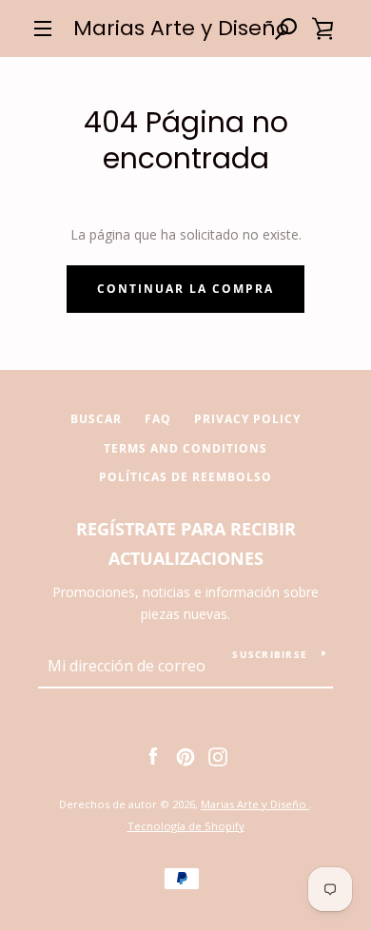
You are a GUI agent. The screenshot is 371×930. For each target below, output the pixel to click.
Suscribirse (269, 654)
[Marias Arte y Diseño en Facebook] (153, 755)
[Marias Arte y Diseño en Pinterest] (185, 755)
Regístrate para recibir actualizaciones (186, 543)
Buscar (96, 419)
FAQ (158, 419)
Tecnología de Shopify (185, 826)
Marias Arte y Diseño (181, 28)
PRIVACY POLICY (247, 419)
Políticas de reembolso (185, 477)
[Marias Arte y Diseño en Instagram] (217, 755)
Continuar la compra (185, 289)
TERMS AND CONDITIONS (185, 448)
